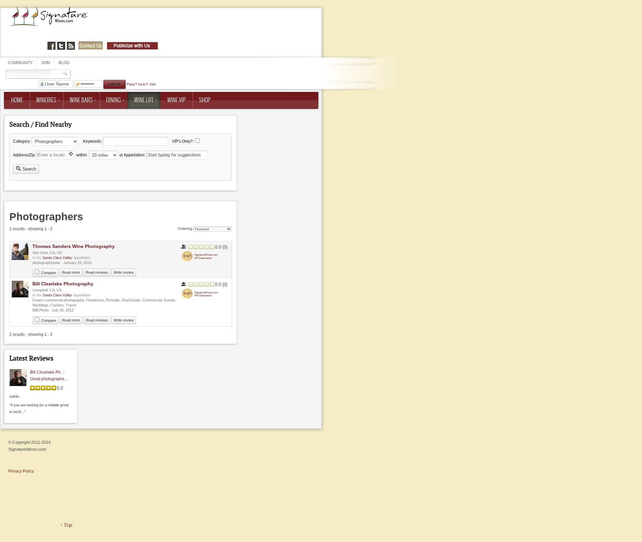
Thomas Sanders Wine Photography (73, 246)
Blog (64, 62)
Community (20, 62)
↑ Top (66, 525)
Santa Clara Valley (57, 258)
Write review (124, 272)
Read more (71, 272)
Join (45, 62)
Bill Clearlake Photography (62, 283)
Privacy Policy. (21, 471)
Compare (48, 273)
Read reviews (97, 272)
